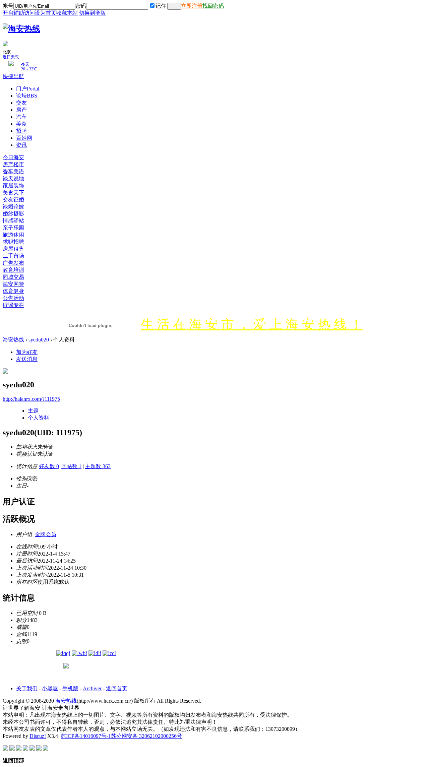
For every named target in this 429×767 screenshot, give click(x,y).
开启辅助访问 (19, 13)
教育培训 (13, 270)
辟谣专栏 (13, 305)
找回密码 (213, 6)
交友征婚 (13, 199)
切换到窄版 (92, 13)
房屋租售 (13, 249)
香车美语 (13, 171)
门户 (27, 88)
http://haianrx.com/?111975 (31, 399)
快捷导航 (13, 76)
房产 (21, 110)
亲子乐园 (13, 228)
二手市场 (13, 256)
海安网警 (13, 284)
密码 (80, 6)
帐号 (8, 6)
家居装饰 (13, 185)
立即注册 (191, 6)
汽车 (21, 117)
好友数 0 (49, 466)
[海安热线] (21, 28)
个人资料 (38, 418)
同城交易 (13, 277)
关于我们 (27, 688)
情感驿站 (13, 220)
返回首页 (116, 688)
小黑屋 (50, 688)
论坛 (26, 96)
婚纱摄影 (13, 213)
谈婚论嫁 (13, 206)
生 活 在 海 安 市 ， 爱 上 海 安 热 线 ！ (252, 324)
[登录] (174, 6)
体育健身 (13, 291)
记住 (161, 6)
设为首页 (45, 13)
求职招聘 (13, 242)
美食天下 (13, 192)
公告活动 (13, 298)
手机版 (70, 688)
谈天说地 (13, 178)
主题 (33, 410)
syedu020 (38, 339)
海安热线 (13, 339)
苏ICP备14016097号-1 (86, 736)
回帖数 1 (71, 466)
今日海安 (13, 157)
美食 (21, 124)
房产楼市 (13, 164)
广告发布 (13, 263)
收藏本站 (67, 13)
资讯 (21, 145)
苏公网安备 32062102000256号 (146, 736)
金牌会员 (45, 534)
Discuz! (37, 736)
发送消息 (27, 359)
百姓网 (24, 138)
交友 (21, 103)
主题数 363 (98, 466)
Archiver (92, 688)
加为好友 (27, 352)
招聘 (21, 131)
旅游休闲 (13, 235)
